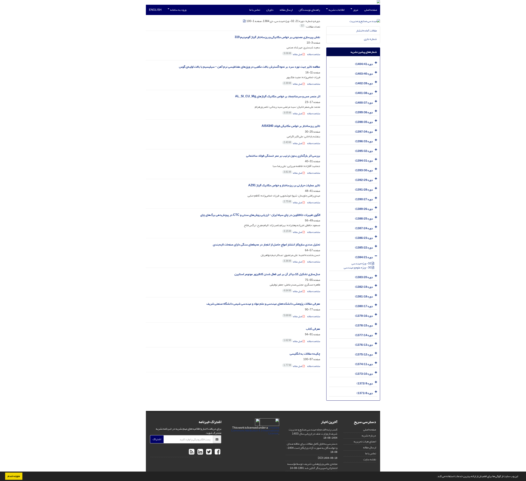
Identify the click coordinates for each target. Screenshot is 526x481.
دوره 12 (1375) (364, 354)
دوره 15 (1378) (364, 325)
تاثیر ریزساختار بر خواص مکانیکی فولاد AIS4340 (291, 126)
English (155, 10)
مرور (355, 10)
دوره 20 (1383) (364, 277)
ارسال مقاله (286, 10)
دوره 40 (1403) (364, 73)
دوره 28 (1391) (364, 189)
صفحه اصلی (370, 10)
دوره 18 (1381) (364, 296)
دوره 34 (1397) (364, 131)
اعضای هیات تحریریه (365, 441)
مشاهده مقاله (313, 54)
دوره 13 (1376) (364, 345)
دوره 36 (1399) (364, 112)
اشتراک (157, 439)
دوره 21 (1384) (364, 257)
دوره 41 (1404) (364, 64)
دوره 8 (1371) (365, 393)
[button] (435, 476)
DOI (320, 458)
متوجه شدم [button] (14, 476)
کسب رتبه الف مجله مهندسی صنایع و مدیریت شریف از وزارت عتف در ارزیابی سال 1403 (313, 431)
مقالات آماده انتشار (366, 30)
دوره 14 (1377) (364, 335)
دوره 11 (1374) (364, 364)
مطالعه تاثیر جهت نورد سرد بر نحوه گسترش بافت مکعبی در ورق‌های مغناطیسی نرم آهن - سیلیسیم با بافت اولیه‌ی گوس (249, 67)
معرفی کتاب (313, 329)
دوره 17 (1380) (364, 306)
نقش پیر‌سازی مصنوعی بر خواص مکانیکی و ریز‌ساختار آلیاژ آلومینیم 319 (277, 37)
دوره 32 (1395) (364, 151)
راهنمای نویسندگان (309, 10)
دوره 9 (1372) (365, 383)
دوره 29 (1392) (364, 180)
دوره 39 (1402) (364, 83)
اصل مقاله (293, 54)
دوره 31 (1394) (364, 160)
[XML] (244, 21)
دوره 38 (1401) (364, 93)
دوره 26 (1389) (364, 209)
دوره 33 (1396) (364, 141)
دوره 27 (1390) (364, 199)
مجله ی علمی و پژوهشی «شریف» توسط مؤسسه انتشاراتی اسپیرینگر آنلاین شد (312, 466)
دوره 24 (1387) (364, 228)
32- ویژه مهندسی (362, 263)
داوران (269, 10)
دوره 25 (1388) (364, 218)
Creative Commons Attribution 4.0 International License (255, 430)
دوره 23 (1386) (364, 238)
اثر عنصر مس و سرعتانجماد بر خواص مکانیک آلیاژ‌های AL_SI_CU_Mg (277, 96)
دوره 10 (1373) (364, 374)
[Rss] (191, 452)
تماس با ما (254, 10)
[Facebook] (217, 452)
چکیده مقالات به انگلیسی (305, 354)
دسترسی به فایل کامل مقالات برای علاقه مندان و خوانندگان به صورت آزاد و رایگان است (312, 446)
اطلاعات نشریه (336, 10)
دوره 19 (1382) (364, 287)
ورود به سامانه (178, 10)
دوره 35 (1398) (364, 122)
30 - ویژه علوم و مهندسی (358, 267)
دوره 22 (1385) (364, 247)
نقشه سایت (369, 459)
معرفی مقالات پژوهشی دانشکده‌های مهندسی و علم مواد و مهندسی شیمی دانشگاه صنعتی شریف (263, 304)
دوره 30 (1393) (364, 170)
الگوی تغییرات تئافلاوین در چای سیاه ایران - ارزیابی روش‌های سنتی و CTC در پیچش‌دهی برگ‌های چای (260, 215)
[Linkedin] (199, 452)
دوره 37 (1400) (364, 102)
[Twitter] (208, 452)
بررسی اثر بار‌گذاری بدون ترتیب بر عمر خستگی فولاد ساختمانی (283, 156)
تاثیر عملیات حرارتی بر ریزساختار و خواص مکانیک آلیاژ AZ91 (284, 185)
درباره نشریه (369, 435)
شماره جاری (370, 39)
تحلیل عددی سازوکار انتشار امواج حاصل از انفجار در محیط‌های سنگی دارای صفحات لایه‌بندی (266, 244)
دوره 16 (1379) (364, 316)
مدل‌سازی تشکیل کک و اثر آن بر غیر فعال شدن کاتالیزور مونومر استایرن (277, 274)
